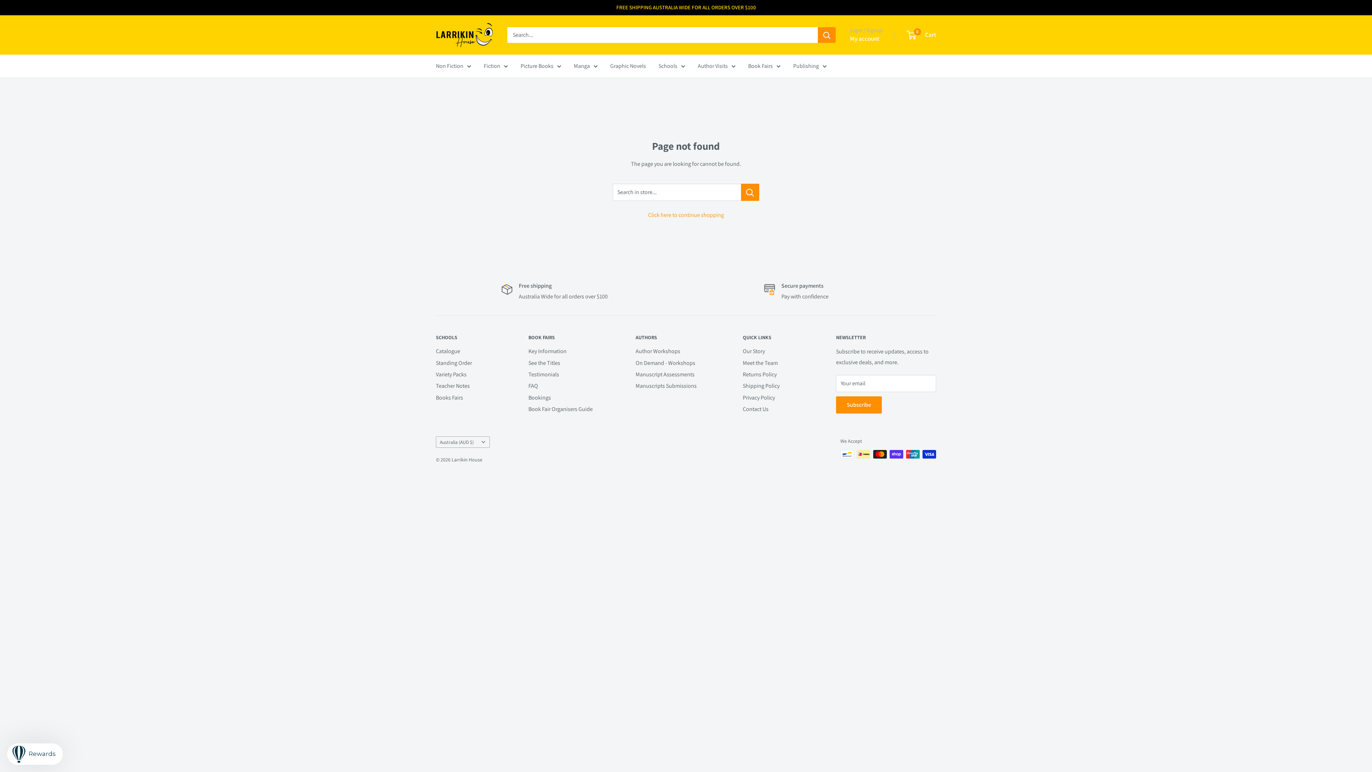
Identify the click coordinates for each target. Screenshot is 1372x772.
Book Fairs (760, 66)
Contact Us (756, 409)
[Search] (827, 35)
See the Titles (544, 363)
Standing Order (454, 363)
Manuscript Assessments (665, 374)
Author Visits (713, 66)
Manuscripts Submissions (666, 386)
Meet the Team (760, 363)
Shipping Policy (761, 386)
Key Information (547, 351)
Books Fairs (449, 397)
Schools (667, 66)
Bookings (539, 397)
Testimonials (543, 374)
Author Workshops (658, 351)
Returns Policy (760, 374)
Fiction (492, 66)
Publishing (806, 66)
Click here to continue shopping (686, 215)
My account (864, 39)
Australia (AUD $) (457, 442)
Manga (582, 66)
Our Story (754, 351)
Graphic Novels (628, 66)
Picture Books (537, 66)
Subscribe (859, 405)
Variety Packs (451, 374)
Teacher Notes (453, 386)
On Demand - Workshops (665, 363)
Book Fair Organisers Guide (560, 409)
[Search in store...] (750, 192)
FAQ (533, 386)
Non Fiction (449, 66)
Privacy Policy (759, 397)
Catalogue (448, 351)
